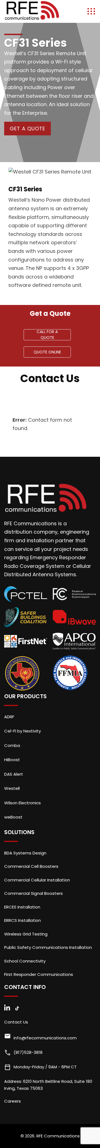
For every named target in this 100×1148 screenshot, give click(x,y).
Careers (12, 1101)
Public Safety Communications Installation (48, 947)
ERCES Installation (22, 907)
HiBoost (12, 760)
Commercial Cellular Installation (37, 880)
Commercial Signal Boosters (33, 893)
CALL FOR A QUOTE (47, 334)
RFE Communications (58, 1136)
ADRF (9, 717)
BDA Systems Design (25, 853)
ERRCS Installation (22, 920)
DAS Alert (13, 774)
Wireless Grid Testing (26, 934)
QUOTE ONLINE (47, 352)
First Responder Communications (38, 974)
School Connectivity (25, 961)
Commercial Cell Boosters (31, 866)
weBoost (13, 817)
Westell (12, 788)
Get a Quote (27, 128)
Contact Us (16, 1022)
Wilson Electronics (22, 803)
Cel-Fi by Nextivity (22, 731)
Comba (12, 745)
